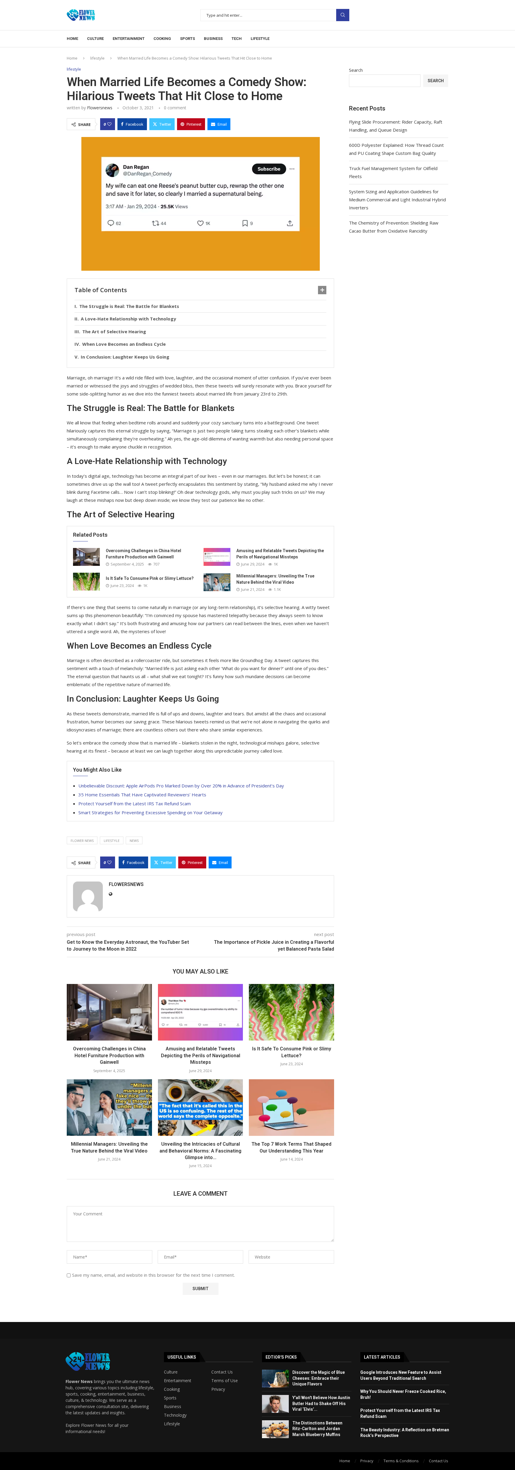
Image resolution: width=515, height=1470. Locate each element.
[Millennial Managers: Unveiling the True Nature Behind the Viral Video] (217, 582)
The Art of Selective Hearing (114, 331)
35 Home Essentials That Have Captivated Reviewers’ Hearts (142, 795)
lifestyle (97, 58)
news (134, 840)
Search (342, 15)
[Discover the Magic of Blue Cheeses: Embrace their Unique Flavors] (275, 1379)
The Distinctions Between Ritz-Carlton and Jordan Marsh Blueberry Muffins (317, 1429)
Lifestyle (260, 38)
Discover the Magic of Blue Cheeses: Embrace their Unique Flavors (318, 1378)
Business (213, 38)
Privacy (218, 1389)
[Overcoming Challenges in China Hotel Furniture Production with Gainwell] (86, 557)
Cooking (162, 38)
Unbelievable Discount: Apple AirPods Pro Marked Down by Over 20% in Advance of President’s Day (181, 786)
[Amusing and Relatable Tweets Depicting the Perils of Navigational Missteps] (217, 557)
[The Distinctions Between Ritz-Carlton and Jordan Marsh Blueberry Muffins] (275, 1429)
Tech (237, 38)
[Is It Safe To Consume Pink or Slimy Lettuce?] (86, 582)
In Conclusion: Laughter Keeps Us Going (125, 357)
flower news (82, 840)
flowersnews (99, 107)
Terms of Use (224, 1381)
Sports (187, 38)
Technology (175, 1415)
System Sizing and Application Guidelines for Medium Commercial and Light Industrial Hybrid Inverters (397, 200)
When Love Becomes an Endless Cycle (124, 344)
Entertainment (129, 38)
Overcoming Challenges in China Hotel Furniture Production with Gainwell (109, 1055)
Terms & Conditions (401, 1460)
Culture (95, 38)
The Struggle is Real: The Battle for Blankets (129, 306)
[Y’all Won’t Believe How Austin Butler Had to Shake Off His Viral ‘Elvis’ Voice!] (275, 1404)
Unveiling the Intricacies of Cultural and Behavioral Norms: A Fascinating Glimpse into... (200, 1150)
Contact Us (222, 1372)
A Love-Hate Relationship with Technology (128, 319)
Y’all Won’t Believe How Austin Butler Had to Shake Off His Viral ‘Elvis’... (321, 1403)
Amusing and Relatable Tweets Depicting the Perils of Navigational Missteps (200, 1055)
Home (72, 38)
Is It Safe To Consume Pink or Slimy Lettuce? (150, 578)
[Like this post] (109, 124)
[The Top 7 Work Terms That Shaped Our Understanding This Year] (291, 1107)
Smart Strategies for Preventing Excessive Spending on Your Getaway (150, 812)
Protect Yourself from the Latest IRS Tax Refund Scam (134, 803)
